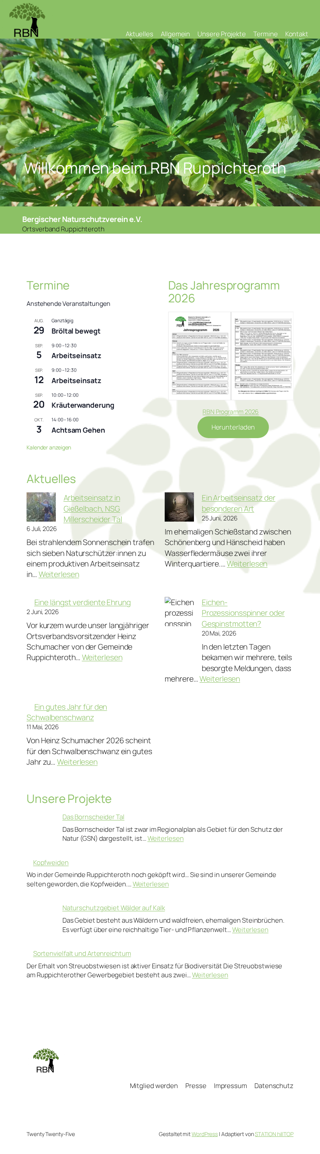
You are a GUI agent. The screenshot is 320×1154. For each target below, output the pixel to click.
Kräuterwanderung (83, 405)
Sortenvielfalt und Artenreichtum (82, 953)
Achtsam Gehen (78, 430)
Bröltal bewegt (76, 331)
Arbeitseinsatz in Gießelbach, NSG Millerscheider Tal (93, 508)
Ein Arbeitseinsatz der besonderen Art (239, 502)
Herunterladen (233, 427)
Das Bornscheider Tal (93, 816)
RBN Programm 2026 (231, 411)
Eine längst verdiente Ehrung (82, 602)
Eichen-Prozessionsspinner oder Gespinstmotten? (243, 613)
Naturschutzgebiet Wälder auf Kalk (113, 907)
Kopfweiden (51, 862)
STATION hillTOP (274, 1134)
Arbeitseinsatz (76, 355)
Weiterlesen (59, 574)
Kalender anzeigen (49, 447)
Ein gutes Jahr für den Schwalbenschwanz (67, 712)
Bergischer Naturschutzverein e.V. (82, 219)
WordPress (205, 1134)
